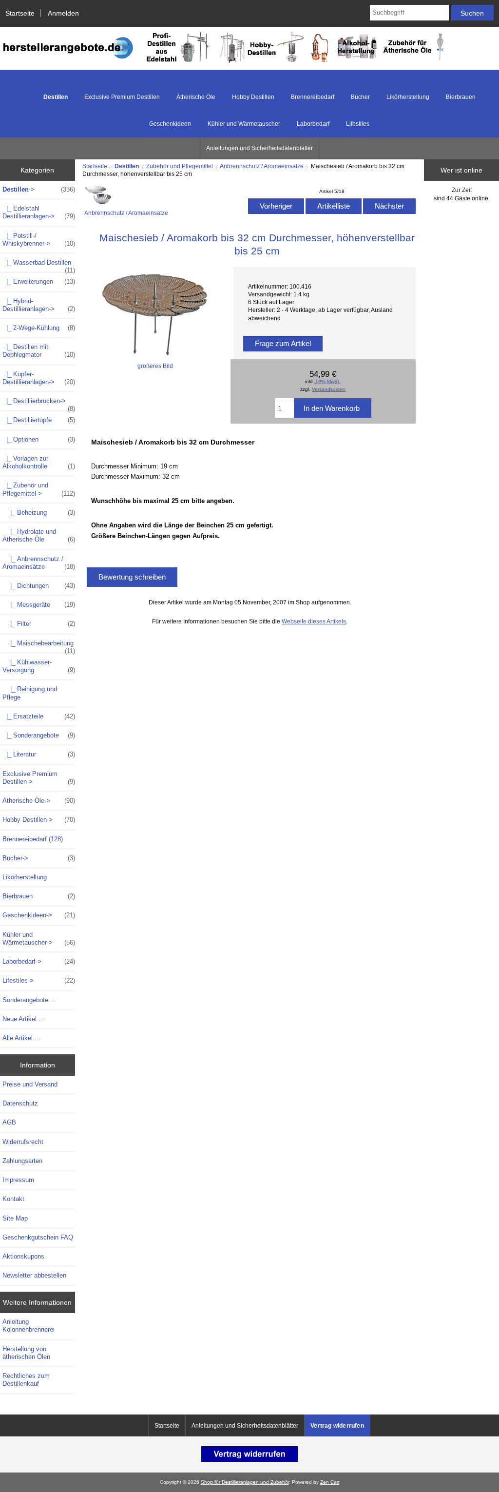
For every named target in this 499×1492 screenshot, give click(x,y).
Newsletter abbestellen (34, 1275)
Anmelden (63, 13)
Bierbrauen (461, 97)
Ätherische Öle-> (38, 800)
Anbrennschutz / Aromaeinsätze (262, 166)
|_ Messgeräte (38, 604)
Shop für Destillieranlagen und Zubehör (245, 1482)
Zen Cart (330, 1482)
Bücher (360, 97)
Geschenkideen (170, 123)
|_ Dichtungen (38, 585)
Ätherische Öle (195, 97)
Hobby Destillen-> (38, 819)
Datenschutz (20, 1103)
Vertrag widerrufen (337, 1425)
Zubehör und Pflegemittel (179, 166)
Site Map (15, 1218)
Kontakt (13, 1198)
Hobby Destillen (253, 97)
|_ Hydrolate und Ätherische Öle (38, 535)
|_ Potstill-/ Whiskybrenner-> (38, 239)
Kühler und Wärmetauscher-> (38, 938)
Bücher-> (38, 858)
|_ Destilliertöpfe (38, 420)
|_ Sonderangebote (38, 735)
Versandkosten (328, 389)
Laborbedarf (313, 123)
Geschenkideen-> (38, 915)
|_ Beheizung (38, 512)
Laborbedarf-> (38, 961)
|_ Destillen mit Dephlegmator (38, 350)
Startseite (20, 13)
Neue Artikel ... (23, 1019)
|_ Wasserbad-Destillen (38, 265)
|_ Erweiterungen (38, 281)
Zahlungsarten (22, 1160)
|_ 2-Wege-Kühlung (38, 327)
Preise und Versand (30, 1084)
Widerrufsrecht (22, 1141)
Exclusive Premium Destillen (122, 97)
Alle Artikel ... (21, 1038)
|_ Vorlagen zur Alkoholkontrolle (38, 462)
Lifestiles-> (38, 980)
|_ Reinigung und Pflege (29, 692)
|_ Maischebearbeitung (38, 645)
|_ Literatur (38, 754)
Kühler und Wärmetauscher (244, 123)
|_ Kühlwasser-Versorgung (38, 666)
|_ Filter (38, 623)
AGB (9, 1122)
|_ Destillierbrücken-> (38, 403)
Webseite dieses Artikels (314, 621)
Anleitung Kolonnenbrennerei (28, 1325)
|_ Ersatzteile (38, 716)
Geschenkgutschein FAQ (37, 1237)
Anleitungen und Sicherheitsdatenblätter (259, 148)
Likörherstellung (407, 97)
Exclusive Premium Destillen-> (38, 777)
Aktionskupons (23, 1256)
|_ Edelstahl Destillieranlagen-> (38, 212)
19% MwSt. (327, 381)
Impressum (18, 1179)
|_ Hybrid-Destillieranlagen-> (38, 304)
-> (38, 189)
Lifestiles (357, 123)
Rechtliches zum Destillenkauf (26, 1379)
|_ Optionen (38, 439)
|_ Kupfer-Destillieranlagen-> (38, 378)
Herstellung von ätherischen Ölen (26, 1352)
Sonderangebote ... (29, 1000)
